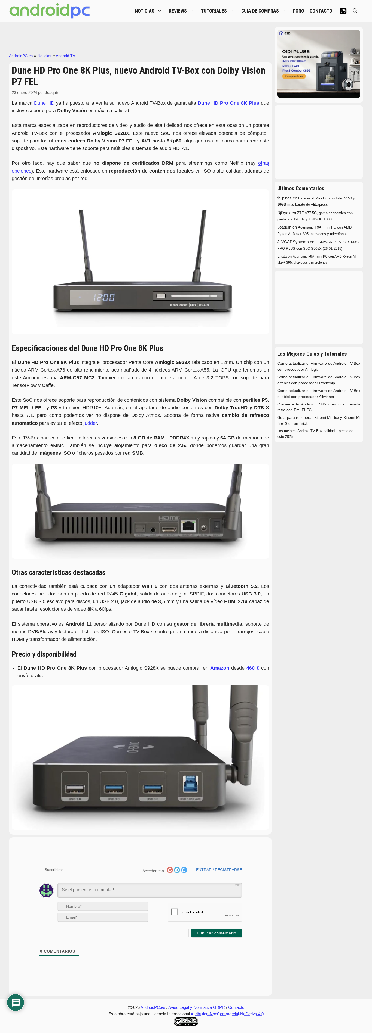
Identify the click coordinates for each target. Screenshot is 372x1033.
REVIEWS (178, 11)
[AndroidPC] (50, 11)
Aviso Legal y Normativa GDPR (196, 1007)
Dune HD (44, 103)
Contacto (236, 1007)
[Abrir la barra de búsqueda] (355, 11)
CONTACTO (321, 11)
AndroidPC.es (21, 56)
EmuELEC (303, 410)
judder (90, 423)
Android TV (65, 56)
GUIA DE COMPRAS (260, 11)
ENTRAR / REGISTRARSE (218, 869)
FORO (298, 11)
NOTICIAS (144, 11)
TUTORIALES (214, 11)
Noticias (44, 56)
